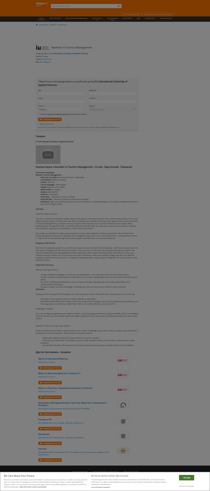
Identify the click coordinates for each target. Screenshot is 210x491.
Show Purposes (186, 486)
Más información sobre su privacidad (33, 487)
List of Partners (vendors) (100, 487)
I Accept (186, 477)
